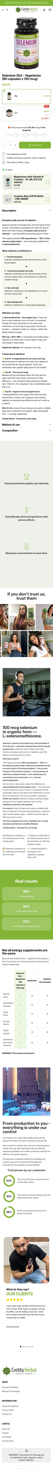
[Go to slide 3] (25, 1346)
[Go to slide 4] (27, 1346)
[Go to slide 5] (30, 1346)
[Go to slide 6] (32, 1346)
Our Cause (6, 1437)
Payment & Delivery (10, 1387)
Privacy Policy (8, 1410)
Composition (10, 430)
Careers (5, 1433)
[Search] (8, 10)
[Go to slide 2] (23, 1346)
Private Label (7, 1441)
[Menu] (3, 10)
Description (9, 210)
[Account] (44, 10)
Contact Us (6, 1414)
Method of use (11, 424)
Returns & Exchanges (11, 1391)
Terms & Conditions (10, 1406)
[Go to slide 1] (20, 1346)
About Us (6, 1429)
